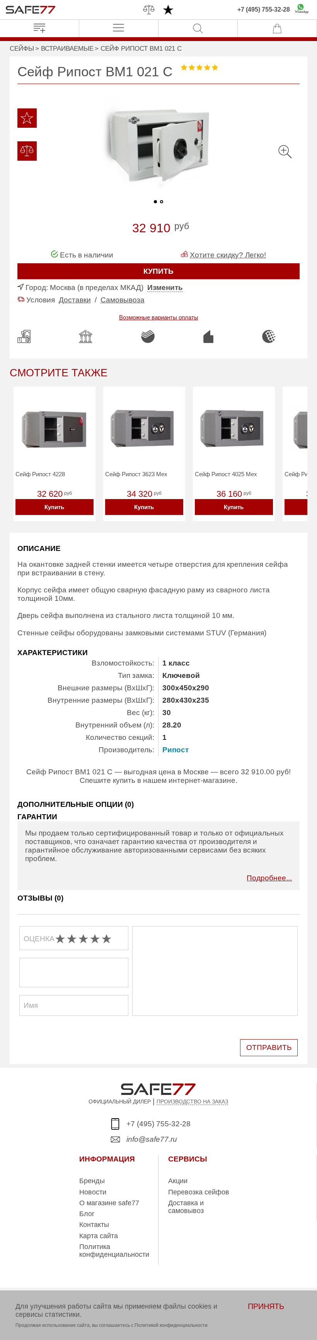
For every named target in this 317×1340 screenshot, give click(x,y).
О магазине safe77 (109, 1203)
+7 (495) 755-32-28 (263, 9)
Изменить (165, 287)
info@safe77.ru (151, 1139)
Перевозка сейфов (198, 1192)
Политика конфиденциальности (114, 1250)
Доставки (75, 300)
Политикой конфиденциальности (171, 1325)
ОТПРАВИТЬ (268, 1047)
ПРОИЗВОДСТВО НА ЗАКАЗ (192, 1101)
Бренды (92, 1181)
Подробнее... (269, 878)
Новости (92, 1192)
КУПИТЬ (158, 271)
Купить (54, 507)
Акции (177, 1181)
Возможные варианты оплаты (158, 317)
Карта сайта (98, 1236)
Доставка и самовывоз (186, 1207)
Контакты (94, 1224)
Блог (87, 1214)
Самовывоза (123, 300)
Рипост (175, 750)
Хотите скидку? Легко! (228, 255)
